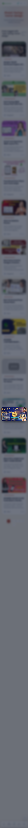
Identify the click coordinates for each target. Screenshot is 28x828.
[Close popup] (24, 409)
